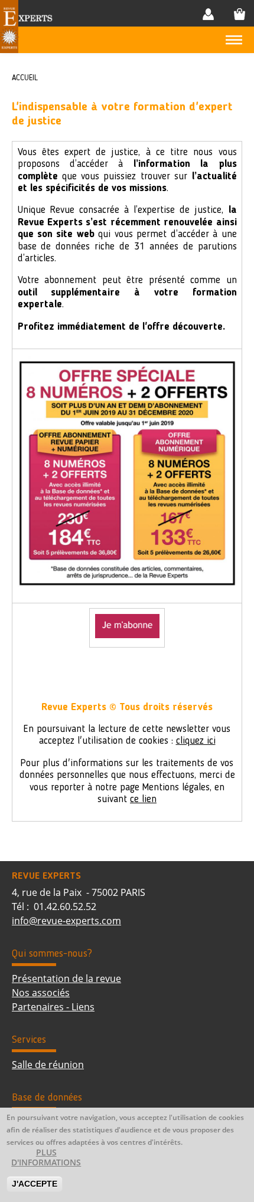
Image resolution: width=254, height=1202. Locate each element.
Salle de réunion (48, 1064)
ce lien (143, 799)
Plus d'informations (46, 1158)
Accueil (25, 78)
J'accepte (34, 1183)
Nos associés (41, 992)
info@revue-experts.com (66, 920)
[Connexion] (210, 14)
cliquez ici (196, 741)
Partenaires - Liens (53, 1006)
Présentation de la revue (66, 978)
